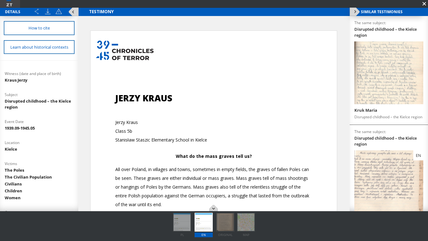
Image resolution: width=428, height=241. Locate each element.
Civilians (13, 184)
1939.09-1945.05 (20, 128)
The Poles (14, 170)
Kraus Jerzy (16, 80)
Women (13, 198)
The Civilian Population (28, 177)
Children (13, 191)
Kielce (11, 149)
